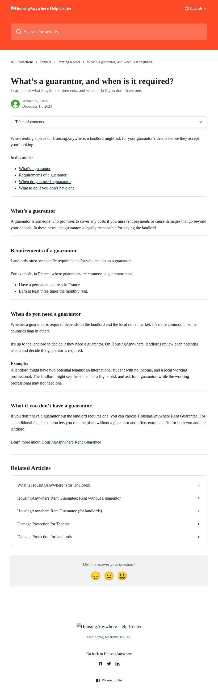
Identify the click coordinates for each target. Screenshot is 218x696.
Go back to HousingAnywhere (109, 654)
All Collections (22, 62)
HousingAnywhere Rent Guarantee (71, 442)
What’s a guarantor (35, 168)
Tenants (45, 62)
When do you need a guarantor (45, 181)
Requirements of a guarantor (42, 175)
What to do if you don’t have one (46, 188)
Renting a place (69, 62)
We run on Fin (112, 680)
